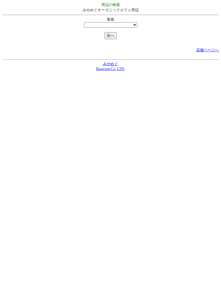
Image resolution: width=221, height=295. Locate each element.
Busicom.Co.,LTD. (110, 69)
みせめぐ (110, 64)
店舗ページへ (207, 50)
